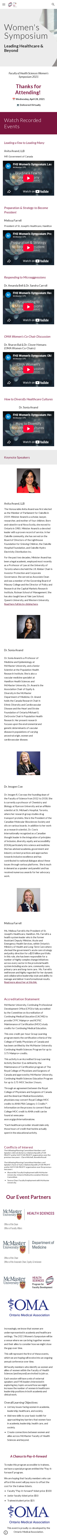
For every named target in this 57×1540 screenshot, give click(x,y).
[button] (4, 4)
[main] (28, 38)
